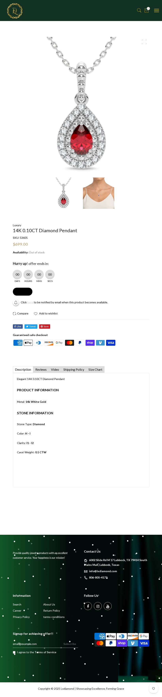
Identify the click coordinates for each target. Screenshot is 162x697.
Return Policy (51, 610)
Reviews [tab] (41, 369)
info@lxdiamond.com (103, 571)
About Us (49, 604)
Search (17, 604)
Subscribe (69, 643)
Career (17, 610)
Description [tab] (23, 369)
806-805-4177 (98, 577)
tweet (32, 326)
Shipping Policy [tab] (73, 369)
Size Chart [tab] (95, 369)
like (19, 326)
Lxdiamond (67, 688)
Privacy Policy (21, 617)
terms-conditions (54, 617)
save (46, 326)
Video (55, 369)
